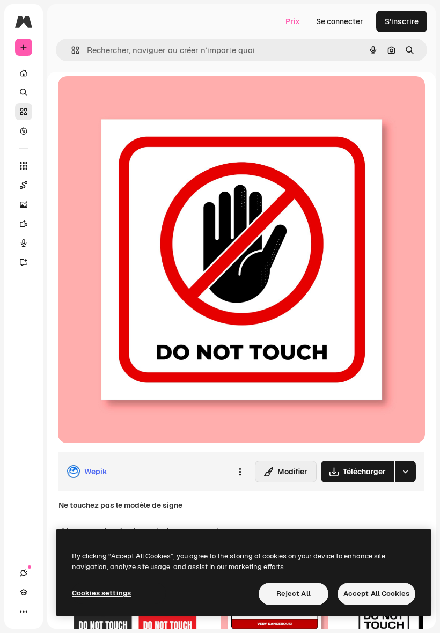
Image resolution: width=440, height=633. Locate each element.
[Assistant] (23, 262)
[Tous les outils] (23, 165)
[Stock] (23, 111)
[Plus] (23, 611)
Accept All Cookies (376, 593)
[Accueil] (23, 73)
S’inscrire (402, 21)
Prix (292, 21)
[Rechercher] (23, 92)
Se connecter (339, 21)
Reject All (293, 593)
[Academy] (23, 592)
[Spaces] (23, 185)
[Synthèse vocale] (23, 243)
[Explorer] (23, 130)
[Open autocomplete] (71, 50)
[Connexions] (23, 573)
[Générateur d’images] (23, 204)
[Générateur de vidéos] (23, 223)
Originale (129, 96)
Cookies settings (101, 593)
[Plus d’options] (240, 471)
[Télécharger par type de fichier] (405, 471)
